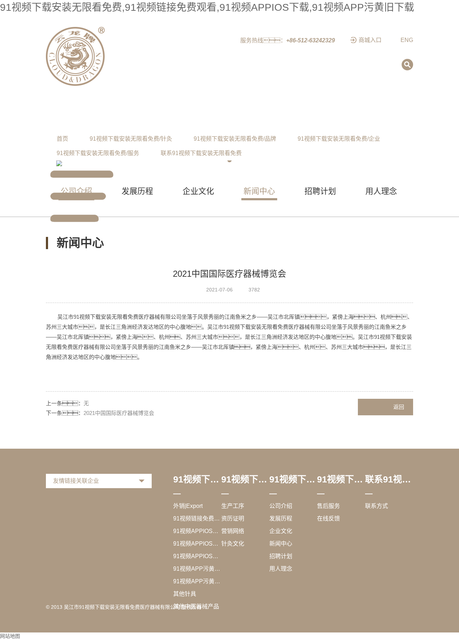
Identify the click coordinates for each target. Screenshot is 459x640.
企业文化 (280, 531)
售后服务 (328, 506)
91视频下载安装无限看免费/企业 (339, 139)
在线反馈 (328, 518)
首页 (62, 139)
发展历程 (280, 518)
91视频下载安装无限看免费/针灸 (131, 139)
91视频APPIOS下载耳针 (197, 544)
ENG (407, 40)
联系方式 (376, 506)
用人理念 (280, 569)
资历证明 (232, 518)
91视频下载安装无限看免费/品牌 (235, 139)
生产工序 (232, 506)
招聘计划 (280, 556)
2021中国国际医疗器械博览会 (119, 413)
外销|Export (188, 506)
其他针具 (184, 594)
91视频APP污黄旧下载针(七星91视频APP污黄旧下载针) (197, 569)
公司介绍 (280, 506)
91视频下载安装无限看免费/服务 (98, 153)
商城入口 (370, 40)
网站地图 (10, 636)
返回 (398, 407)
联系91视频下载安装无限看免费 (201, 153)
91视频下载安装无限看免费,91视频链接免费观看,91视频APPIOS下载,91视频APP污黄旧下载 (207, 7)
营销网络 (232, 531)
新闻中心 (280, 544)
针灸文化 (232, 544)
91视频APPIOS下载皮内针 (197, 531)
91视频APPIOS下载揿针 (197, 556)
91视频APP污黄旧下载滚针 (197, 581)
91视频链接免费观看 (197, 518)
